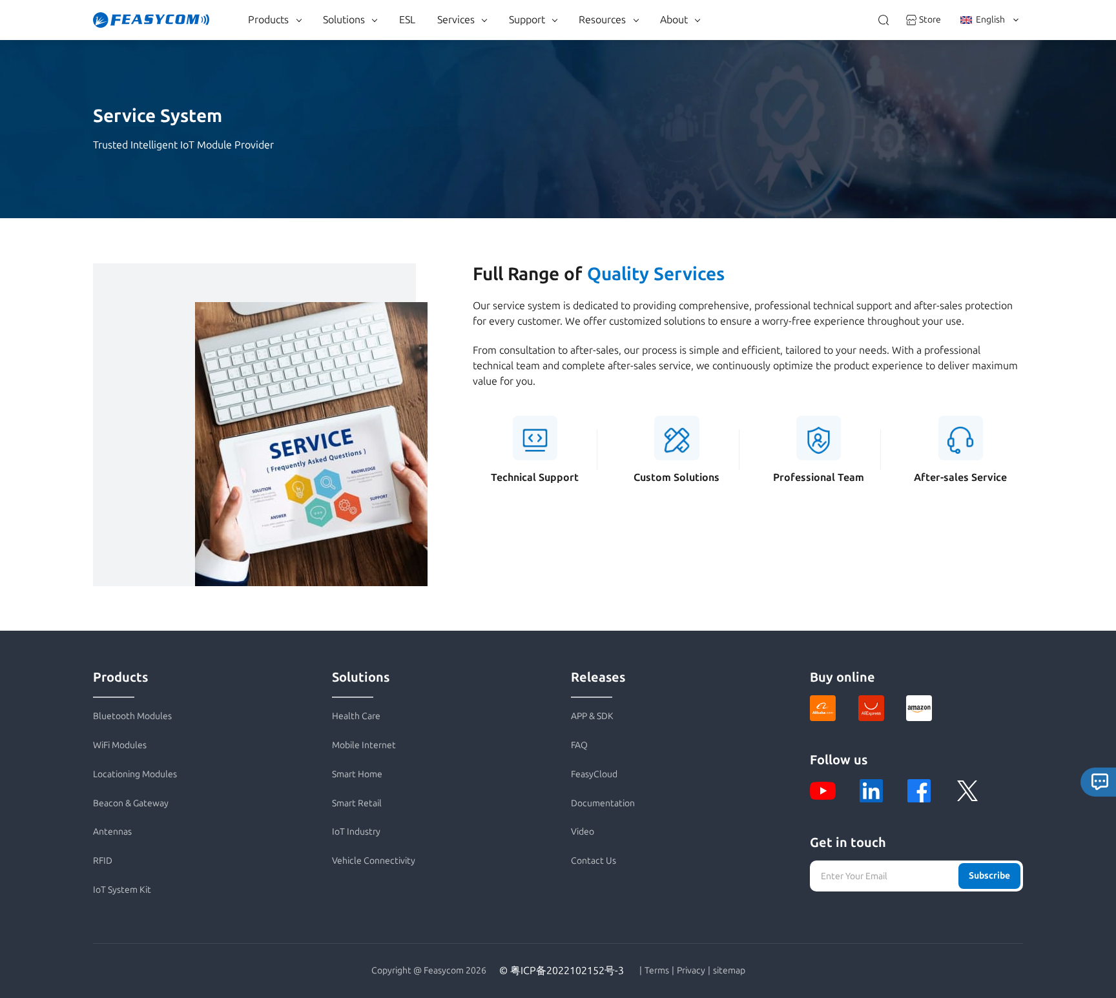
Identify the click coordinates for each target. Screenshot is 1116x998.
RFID (102, 860)
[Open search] (883, 20)
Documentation (603, 803)
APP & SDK (592, 716)
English (990, 19)
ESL (407, 20)
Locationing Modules (135, 774)
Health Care (356, 716)
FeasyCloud (594, 774)
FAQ (579, 745)
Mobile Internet (364, 745)
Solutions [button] (344, 20)
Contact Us (593, 860)
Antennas (112, 831)
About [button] (674, 20)
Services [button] (456, 20)
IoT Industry (356, 831)
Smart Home (357, 774)
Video (582, 831)
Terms (657, 970)
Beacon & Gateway (131, 803)
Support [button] (527, 20)
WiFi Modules (120, 745)
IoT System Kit (122, 889)
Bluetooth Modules (132, 716)
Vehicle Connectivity (373, 860)
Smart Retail (357, 803)
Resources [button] (602, 20)
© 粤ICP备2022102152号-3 (561, 970)
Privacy (691, 970)
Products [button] (268, 20)
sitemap (729, 970)
